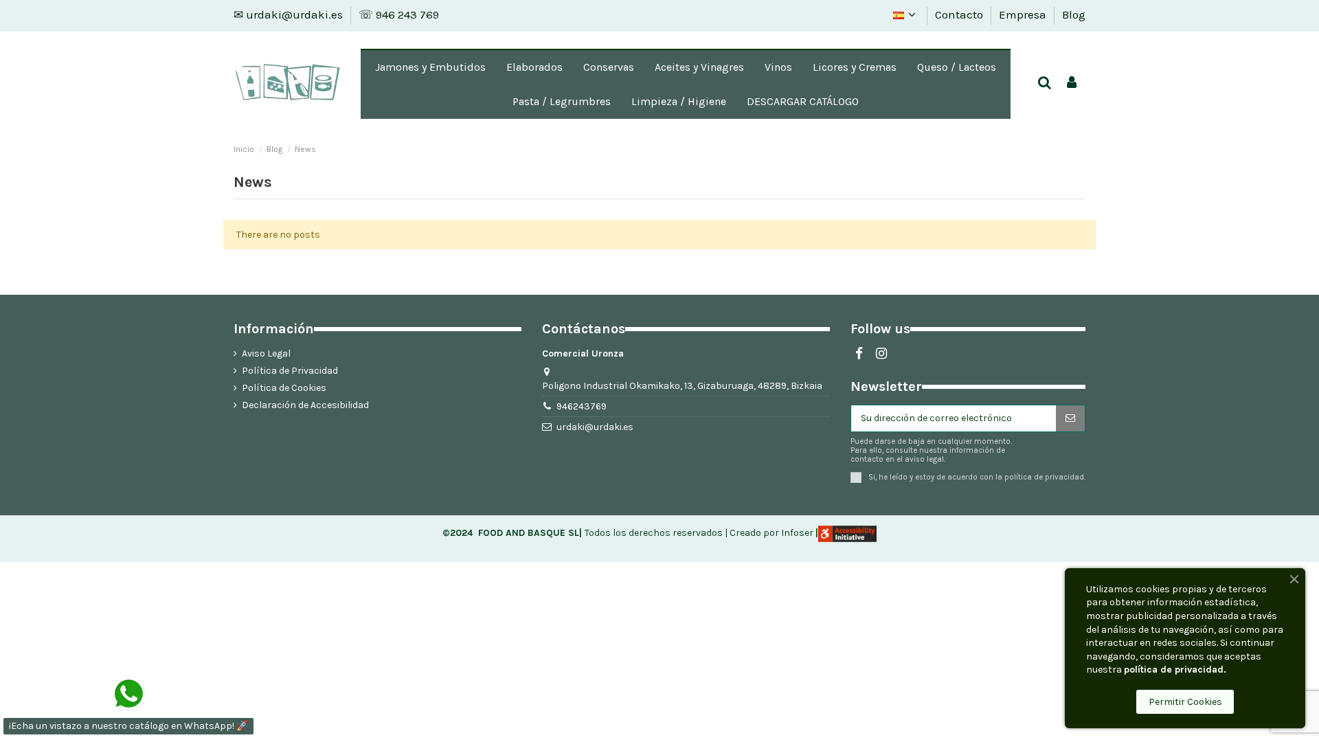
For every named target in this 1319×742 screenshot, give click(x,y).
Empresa (1024, 14)
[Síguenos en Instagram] (881, 353)
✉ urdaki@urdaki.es (290, 14)
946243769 (581, 406)
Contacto (960, 14)
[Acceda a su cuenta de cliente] (1072, 83)
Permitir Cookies (1185, 702)
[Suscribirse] (1070, 418)
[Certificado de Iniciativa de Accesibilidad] (847, 533)
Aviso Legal (266, 353)
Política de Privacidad (290, 370)
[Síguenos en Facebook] (858, 353)
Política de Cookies (284, 388)
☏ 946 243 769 (399, 14)
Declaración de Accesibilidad (305, 405)
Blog (1073, 14)
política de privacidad (1044, 477)
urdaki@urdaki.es (594, 427)
